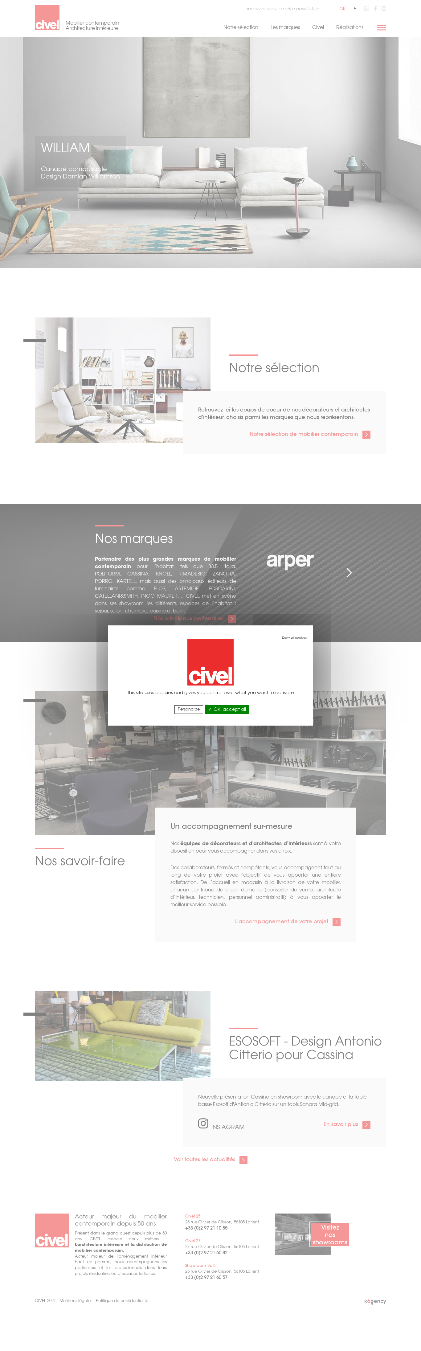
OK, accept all (229, 709)
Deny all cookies (294, 638)
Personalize (189, 709)
